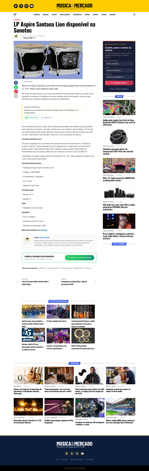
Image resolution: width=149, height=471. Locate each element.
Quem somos (64, 459)
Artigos (87, 14)
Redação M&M (28, 38)
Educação (112, 14)
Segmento (108, 74)
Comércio (37, 14)
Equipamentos (77, 14)
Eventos (54, 14)
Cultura (103, 14)
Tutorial (95, 14)
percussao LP (79, 268)
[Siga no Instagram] (16, 92)
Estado (107, 67)
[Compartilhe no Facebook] (16, 83)
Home (57, 459)
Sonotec (43, 230)
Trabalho (46, 14)
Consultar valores (120, 83)
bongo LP (43, 268)
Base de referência (111, 60)
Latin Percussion (66, 268)
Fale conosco (89, 459)
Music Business (65, 14)
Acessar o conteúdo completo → (119, 89)
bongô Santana (53, 268)
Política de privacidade (76, 459)
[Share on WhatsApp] (16, 87)
